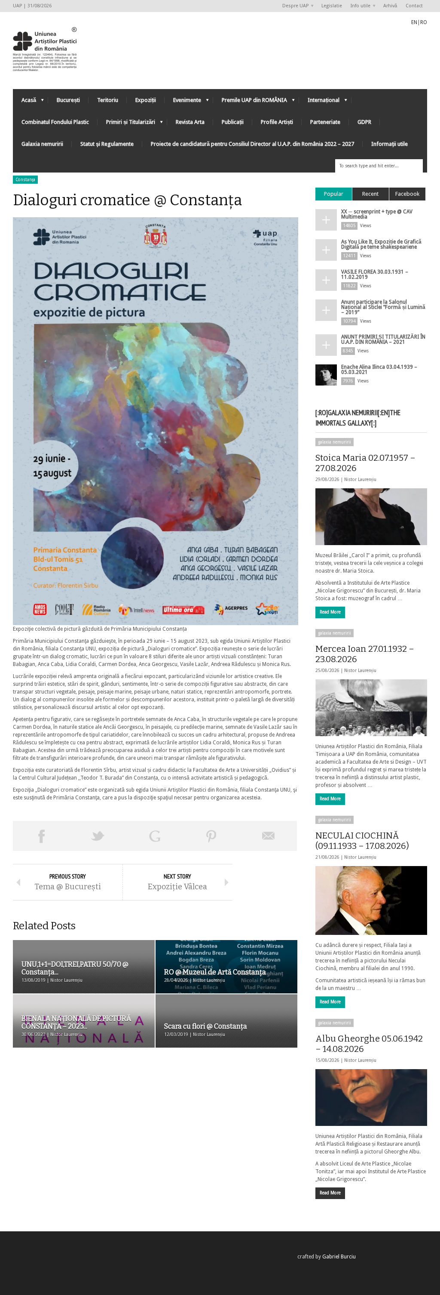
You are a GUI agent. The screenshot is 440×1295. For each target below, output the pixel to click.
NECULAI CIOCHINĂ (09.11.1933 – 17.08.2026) (362, 840)
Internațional (319, 102)
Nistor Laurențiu (360, 479)
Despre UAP (293, 6)
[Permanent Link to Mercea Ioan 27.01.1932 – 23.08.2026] (371, 707)
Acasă (24, 102)
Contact (414, 6)
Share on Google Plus (154, 836)
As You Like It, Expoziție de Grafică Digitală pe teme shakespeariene (381, 244)
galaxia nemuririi (334, 442)
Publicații (233, 122)
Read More (330, 612)
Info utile (358, 6)
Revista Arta (190, 122)
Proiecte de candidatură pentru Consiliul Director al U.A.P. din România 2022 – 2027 (252, 144)
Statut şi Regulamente (107, 144)
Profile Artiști (277, 122)
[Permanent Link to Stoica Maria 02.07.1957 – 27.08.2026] (371, 516)
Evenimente (183, 102)
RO (423, 22)
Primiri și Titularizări (126, 124)
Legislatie (331, 6)
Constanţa (25, 179)
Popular (333, 194)
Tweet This (98, 836)
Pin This (211, 836)
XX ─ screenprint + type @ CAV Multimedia (376, 214)
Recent (370, 194)
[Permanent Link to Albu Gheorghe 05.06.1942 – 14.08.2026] (371, 1097)
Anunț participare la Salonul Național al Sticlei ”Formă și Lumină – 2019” (383, 307)
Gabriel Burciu (339, 1257)
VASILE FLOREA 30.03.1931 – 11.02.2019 (374, 274)
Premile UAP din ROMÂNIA (250, 102)
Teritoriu (107, 100)
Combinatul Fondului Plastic (55, 122)
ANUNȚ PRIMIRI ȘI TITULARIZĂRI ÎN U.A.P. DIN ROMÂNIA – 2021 (383, 339)
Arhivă (390, 6)
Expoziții (145, 100)
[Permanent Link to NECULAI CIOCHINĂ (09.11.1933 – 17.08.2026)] (371, 900)
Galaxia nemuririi (42, 144)
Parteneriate (325, 122)
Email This (268, 836)
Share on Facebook (41, 836)
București (68, 100)
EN (414, 22)
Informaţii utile (389, 144)
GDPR (364, 122)
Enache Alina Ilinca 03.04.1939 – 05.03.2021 (379, 369)
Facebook (407, 194)
